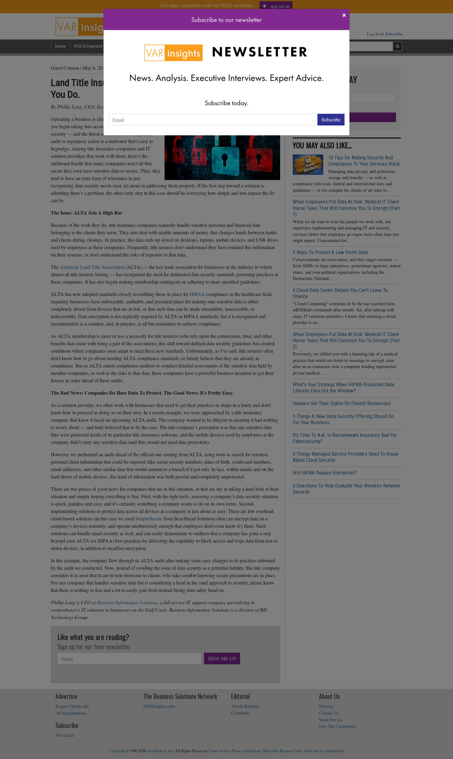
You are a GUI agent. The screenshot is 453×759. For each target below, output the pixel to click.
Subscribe (331, 119)
